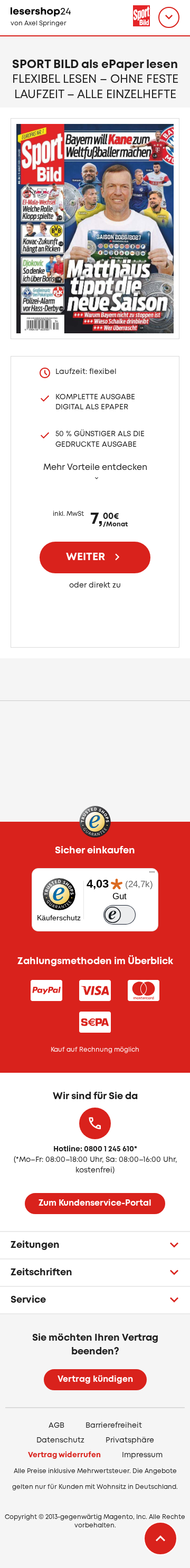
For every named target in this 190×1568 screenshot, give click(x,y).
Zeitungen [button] (35, 1245)
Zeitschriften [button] (41, 1272)
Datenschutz (60, 1440)
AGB (56, 1425)
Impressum (142, 1455)
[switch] (119, 915)
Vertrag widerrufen (64, 1455)
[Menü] (152, 874)
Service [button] (28, 1300)
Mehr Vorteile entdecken (95, 468)
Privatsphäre (130, 1440)
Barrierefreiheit (114, 1425)
